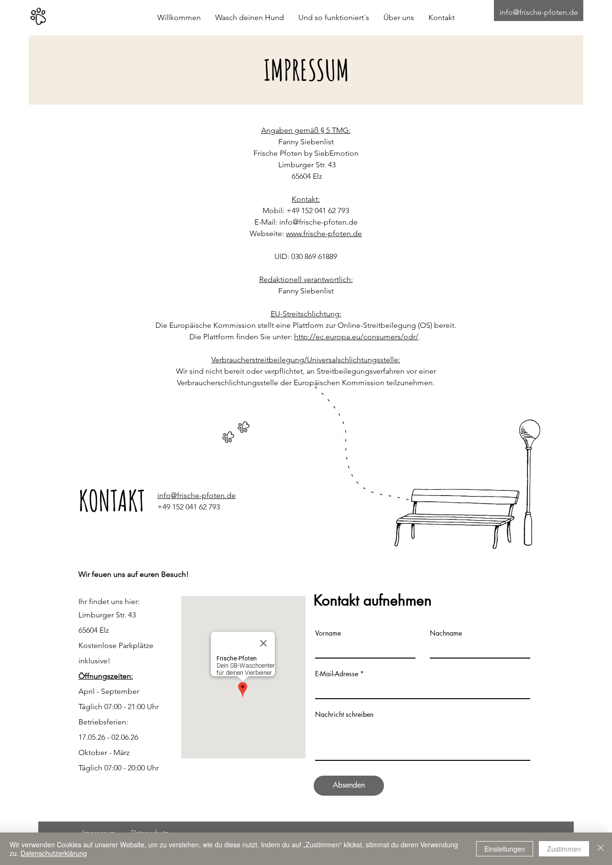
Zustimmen (564, 849)
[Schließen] (600, 848)
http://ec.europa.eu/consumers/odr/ (356, 336)
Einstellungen (504, 849)
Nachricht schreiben (344, 714)
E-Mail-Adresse (336, 673)
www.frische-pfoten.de (324, 233)
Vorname (328, 633)
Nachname (446, 633)
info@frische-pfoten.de (539, 12)
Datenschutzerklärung (54, 853)
